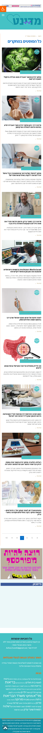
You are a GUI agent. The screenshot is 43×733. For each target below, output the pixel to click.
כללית (18, 692)
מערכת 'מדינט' (26, 72)
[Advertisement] (22, 611)
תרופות (17, 710)
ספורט (9, 700)
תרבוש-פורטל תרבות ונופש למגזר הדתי (22, 720)
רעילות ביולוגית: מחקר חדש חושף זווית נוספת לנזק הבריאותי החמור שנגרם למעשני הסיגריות (23, 463)
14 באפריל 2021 (34, 264)
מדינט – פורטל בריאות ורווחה (16, 723)
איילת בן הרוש (27, 168)
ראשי (39, 36)
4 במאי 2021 (35, 216)
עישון (30, 703)
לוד (20, 729)
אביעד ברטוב (27, 457)
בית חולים (30, 682)
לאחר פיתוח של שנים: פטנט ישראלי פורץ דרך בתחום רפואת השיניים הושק (24, 318)
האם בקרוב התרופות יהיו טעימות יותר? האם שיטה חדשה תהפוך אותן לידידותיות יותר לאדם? (22, 415)
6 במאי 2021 (35, 168)
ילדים (23, 692)
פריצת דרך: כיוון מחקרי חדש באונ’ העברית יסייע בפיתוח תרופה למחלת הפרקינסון (22, 126)
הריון (33, 692)
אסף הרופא (13, 679)
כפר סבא (19, 731)
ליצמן (11, 692)
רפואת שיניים (16, 706)
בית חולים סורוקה (20, 683)
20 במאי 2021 (35, 120)
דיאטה (22, 686)
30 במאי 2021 (35, 72)
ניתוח (38, 699)
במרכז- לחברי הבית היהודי (29, 729)
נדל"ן (14, 731)
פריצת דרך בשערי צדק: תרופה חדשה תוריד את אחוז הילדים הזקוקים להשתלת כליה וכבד (22, 222)
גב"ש (17, 726)
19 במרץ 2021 (35, 409)
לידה (14, 692)
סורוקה (19, 699)
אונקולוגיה (25, 679)
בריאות (10, 682)
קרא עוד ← (38, 91)
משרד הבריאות (14, 695)
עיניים (33, 703)
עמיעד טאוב (23, 703)
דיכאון (18, 686)
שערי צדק (29, 709)
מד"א (37, 695)
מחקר (29, 696)
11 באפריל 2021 (35, 312)
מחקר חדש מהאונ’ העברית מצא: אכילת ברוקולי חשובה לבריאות (22, 78)
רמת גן (29, 726)
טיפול (29, 692)
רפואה (23, 706)
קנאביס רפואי (36, 706)
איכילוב (19, 679)
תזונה (21, 710)
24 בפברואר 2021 (34, 505)
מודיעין (27, 723)
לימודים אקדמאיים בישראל (11, 729)
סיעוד (12, 700)
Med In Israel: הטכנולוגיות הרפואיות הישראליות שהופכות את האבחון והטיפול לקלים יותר (22, 270)
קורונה (16, 703)
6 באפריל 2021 (35, 360)
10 (6, 538)
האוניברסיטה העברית (31, 689)
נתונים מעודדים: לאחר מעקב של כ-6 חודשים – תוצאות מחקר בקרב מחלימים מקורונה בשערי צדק (23, 512)
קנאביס (9, 703)
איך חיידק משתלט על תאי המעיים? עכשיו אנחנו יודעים (22, 367)
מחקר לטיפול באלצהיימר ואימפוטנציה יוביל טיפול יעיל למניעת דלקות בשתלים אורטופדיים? (22, 174)
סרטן (38, 702)
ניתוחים (32, 700)
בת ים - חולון (23, 726)
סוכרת (26, 699)
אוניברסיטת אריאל (34, 679)
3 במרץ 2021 (35, 457)
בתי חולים (27, 686)
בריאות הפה (35, 686)
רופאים (28, 706)
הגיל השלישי (20, 689)
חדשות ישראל (26, 731)
